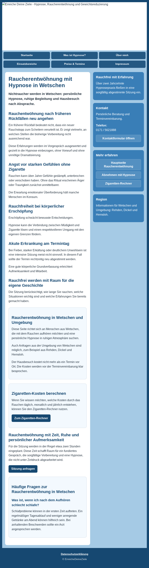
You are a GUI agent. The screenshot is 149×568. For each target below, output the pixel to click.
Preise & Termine (74, 63)
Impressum (122, 63)
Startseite (27, 55)
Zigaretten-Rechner (118, 183)
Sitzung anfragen (23, 468)
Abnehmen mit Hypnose (118, 174)
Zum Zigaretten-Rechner (31, 418)
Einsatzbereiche (27, 63)
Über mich (122, 55)
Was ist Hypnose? (74, 55)
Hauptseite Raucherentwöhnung (118, 164)
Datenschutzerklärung (74, 554)
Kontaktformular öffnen (118, 138)
